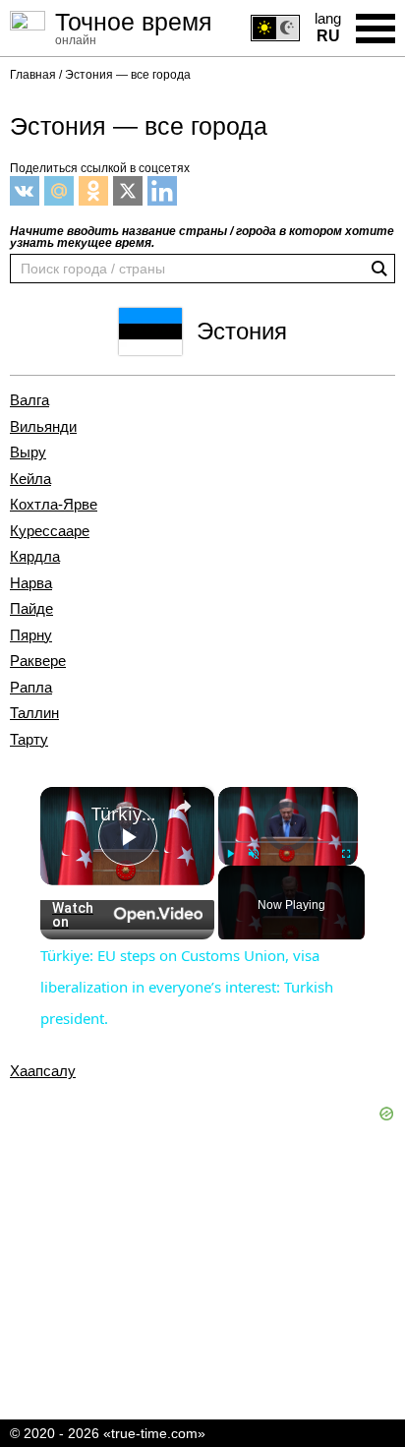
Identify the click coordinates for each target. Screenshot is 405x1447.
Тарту (29, 740)
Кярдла (35, 557)
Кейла (30, 479)
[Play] (230, 854)
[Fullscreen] (346, 854)
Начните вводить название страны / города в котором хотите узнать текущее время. (202, 237)
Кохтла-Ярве (53, 504)
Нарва (31, 583)
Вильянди (43, 427)
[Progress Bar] (288, 842)
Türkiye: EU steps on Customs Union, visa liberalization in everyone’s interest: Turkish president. (127, 813)
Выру (28, 452)
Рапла (31, 687)
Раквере (38, 661)
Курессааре (49, 531)
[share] (183, 806)
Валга (29, 400)
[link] (67, 813)
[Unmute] (253, 854)
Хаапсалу (43, 1071)
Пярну (31, 635)
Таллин (34, 713)
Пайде (31, 609)
